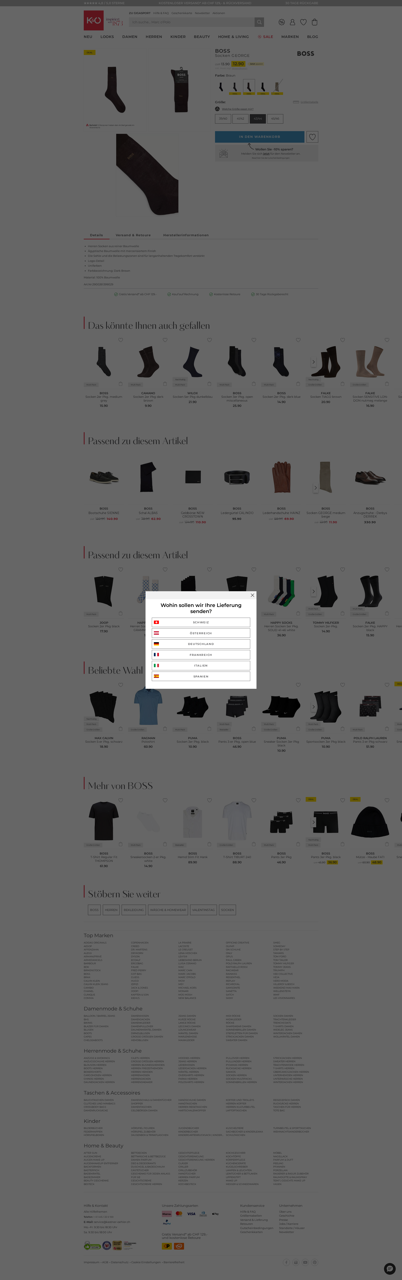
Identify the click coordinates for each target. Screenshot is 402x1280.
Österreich (201, 633)
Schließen (252, 595)
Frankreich (201, 654)
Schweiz (201, 622)
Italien (201, 665)
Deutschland (201, 644)
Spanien (201, 676)
